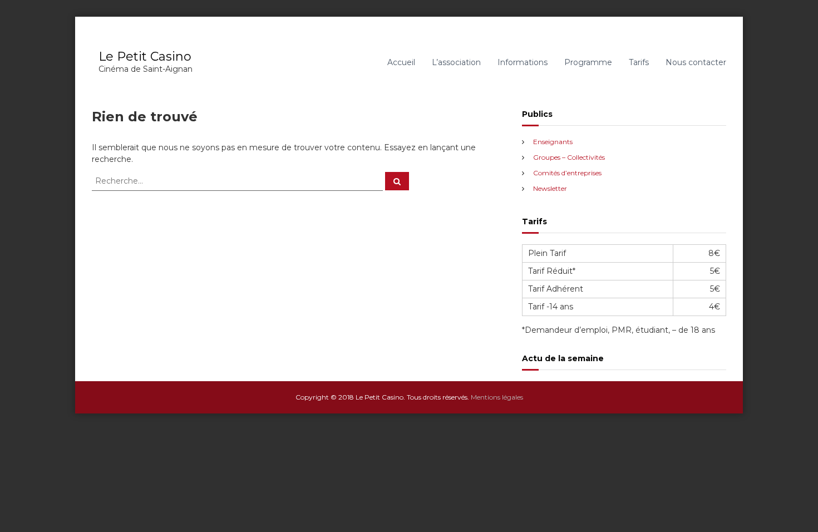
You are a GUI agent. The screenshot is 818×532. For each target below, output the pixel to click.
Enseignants (553, 141)
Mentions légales (497, 397)
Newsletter (550, 188)
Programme (588, 62)
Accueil (401, 62)
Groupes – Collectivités (569, 157)
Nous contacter (696, 62)
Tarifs (639, 62)
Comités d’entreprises (567, 173)
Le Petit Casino (144, 56)
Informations (522, 62)
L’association (456, 62)
